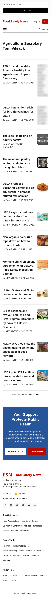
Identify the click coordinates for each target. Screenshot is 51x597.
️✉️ (7, 493)
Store (5, 580)
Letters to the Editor (12, 555)
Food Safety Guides (29, 521)
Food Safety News (29, 593)
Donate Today (15, 451)
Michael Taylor (14, 144)
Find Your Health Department (16, 546)
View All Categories (20, 530)
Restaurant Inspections (13, 550)
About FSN (37, 451)
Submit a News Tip (31, 555)
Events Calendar (33, 550)
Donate (13, 580)
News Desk (12, 224)
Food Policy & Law (11, 521)
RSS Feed (7, 560)
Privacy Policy (31, 575)
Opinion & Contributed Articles (17, 525)
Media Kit (43, 575)
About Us (7, 575)
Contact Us (18, 575)
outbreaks (37, 525)
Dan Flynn (11, 82)
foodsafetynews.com (12, 480)
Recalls (6, 530)
